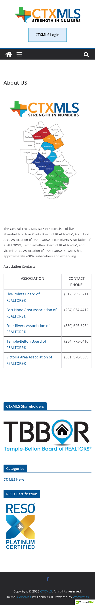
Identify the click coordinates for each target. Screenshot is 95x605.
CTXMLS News (14, 479)
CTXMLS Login (47, 34)
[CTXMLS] (9, 54)
